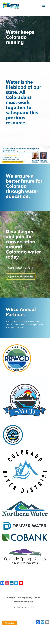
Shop (37, 597)
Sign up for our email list (20, 276)
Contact (11, 597)
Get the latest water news (21, 267)
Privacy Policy (25, 597)
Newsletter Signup (23, 601)
